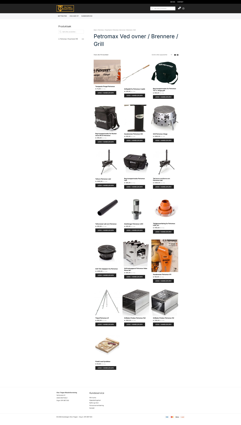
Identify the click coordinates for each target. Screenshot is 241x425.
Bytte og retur (94, 403)
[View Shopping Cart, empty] (178, 8)
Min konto (92, 398)
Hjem (95, 30)
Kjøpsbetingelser (95, 400)
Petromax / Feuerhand (105, 30)
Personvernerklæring (96, 405)
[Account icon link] (183, 8)
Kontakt (91, 408)
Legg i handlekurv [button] (106, 93)
